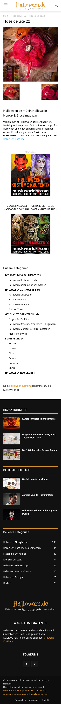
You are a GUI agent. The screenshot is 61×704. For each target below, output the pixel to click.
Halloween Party (17, 299)
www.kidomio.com (38, 694)
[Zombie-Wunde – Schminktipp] (11, 499)
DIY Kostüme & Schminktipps (23, 275)
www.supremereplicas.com (15, 694)
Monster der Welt (18, 333)
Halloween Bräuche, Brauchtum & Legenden (32, 323)
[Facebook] (26, 664)
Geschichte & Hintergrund (22, 314)
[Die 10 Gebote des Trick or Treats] (11, 454)
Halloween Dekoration (20, 294)
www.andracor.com (12, 690)
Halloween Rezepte (19, 304)
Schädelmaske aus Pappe (35, 479)
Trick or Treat (16, 309)
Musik (12, 367)
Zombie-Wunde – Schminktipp (37, 495)
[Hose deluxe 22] (30, 80)
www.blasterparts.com (33, 690)
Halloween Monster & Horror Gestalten (29, 328)
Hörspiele (14, 363)
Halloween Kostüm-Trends (23, 280)
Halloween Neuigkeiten (20, 372)
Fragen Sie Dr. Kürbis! (20, 319)
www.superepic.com (33, 687)
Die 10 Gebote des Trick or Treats (39, 450)
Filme (11, 353)
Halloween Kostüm (13, 138)
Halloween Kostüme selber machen (27, 284)
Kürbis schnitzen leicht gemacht (38, 418)
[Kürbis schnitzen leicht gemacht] (11, 423)
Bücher (12, 343)
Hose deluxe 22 (18, 15)
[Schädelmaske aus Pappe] (11, 483)
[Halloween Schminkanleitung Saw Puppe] (11, 514)
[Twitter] (34, 664)
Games (12, 358)
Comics (12, 348)
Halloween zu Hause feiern (22, 289)
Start (5, 15)
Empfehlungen (14, 338)
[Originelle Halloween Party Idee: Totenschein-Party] (11, 438)
